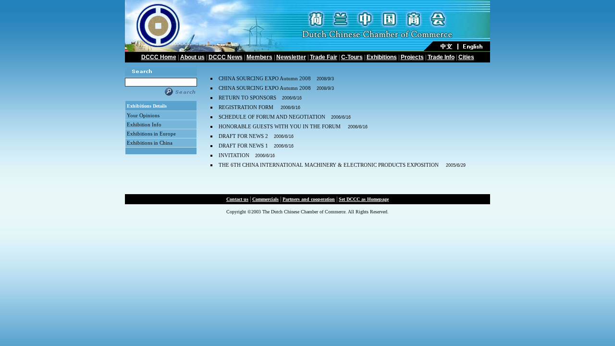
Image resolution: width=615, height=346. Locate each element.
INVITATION (234, 155)
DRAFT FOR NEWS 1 (243, 145)
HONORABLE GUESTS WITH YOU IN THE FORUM (280, 126)
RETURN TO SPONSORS (247, 97)
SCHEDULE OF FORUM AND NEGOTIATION (272, 117)
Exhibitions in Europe (151, 133)
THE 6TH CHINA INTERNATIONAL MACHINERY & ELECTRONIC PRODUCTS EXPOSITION (329, 165)
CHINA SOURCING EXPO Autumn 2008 (265, 78)
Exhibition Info (144, 124)
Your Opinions (143, 115)
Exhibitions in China (149, 143)
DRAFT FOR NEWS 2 (243, 136)
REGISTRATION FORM (247, 107)
